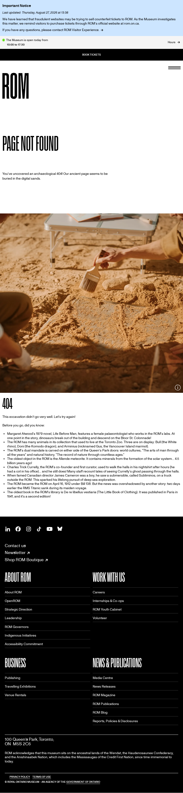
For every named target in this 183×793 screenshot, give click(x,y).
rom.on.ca (131, 23)
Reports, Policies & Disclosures (115, 721)
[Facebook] (18, 529)
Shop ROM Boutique (24, 560)
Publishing (12, 678)
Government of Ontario (83, 781)
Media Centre (103, 678)
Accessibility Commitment (24, 644)
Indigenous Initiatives (20, 635)
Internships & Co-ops (108, 601)
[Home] (26, 86)
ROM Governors (17, 627)
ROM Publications (106, 704)
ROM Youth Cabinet (107, 609)
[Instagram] (28, 529)
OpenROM (12, 601)
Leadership (13, 618)
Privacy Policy (20, 776)
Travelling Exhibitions (20, 686)
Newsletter (15, 552)
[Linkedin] (7, 529)
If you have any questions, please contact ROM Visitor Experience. (50, 30)
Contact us (15, 546)
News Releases (104, 686)
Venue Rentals (15, 695)
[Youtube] (49, 529)
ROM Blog (100, 712)
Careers (99, 592)
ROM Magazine (104, 695)
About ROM (13, 592)
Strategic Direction (18, 609)
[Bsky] (60, 529)
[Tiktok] (39, 529)
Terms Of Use (41, 776)
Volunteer (100, 618)
